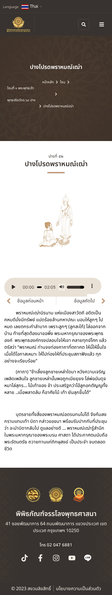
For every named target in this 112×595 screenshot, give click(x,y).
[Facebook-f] (40, 558)
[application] (45, 287)
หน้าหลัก (48, 82)
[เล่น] (13, 287)
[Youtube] (72, 558)
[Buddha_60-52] (56, 223)
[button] (101, 24)
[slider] (39, 287)
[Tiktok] (24, 558)
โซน (62, 82)
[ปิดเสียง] (62, 287)
